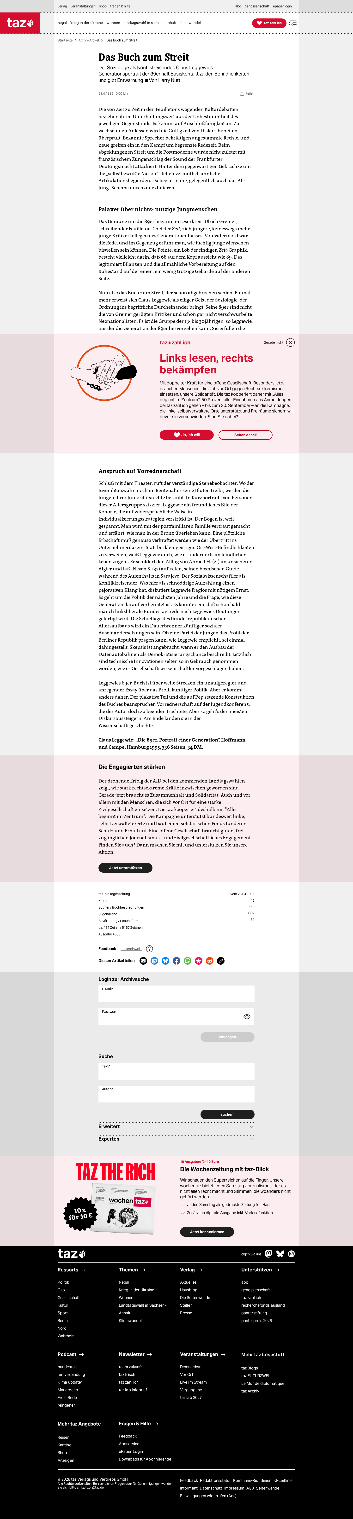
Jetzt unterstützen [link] (125, 867)
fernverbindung (71, 1374)
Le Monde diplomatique (262, 1383)
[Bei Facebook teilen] (176, 961)
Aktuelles (188, 1282)
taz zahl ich (251, 1297)
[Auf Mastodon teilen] (154, 961)
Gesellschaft (69, 1297)
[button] (293, 23)
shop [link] (103, 6)
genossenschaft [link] (257, 6)
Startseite (65, 40)
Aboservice (129, 1443)
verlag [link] (62, 6)
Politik (63, 1282)
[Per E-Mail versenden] (143, 961)
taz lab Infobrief (133, 1389)
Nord (62, 1328)
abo (244, 1282)
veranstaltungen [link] (83, 6)
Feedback (128, 1436)
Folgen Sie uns (250, 1254)
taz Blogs (249, 1368)
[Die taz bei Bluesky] (280, 1256)
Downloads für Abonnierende (145, 1459)
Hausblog (188, 1290)
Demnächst (190, 1366)
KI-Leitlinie (283, 1480)
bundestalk (68, 1366)
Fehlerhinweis (131, 949)
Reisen (64, 1437)
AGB (250, 1488)
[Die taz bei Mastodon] (269, 1256)
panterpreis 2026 (256, 1320)
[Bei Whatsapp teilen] (187, 961)
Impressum (234, 1488)
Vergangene (191, 1389)
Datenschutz (211, 1488)
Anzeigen (66, 1460)
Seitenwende (267, 1488)
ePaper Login (131, 1451)
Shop (62, 1452)
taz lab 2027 (191, 1397)
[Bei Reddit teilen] (209, 961)
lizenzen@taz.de (92, 1487)
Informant (189, 1488)
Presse (186, 1313)
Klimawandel (130, 1320)
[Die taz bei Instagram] (291, 1256)
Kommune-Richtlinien (253, 1480)
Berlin (63, 1320)
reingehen (67, 1405)
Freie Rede (67, 1397)
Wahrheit (66, 1336)
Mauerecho (68, 1389)
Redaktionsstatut (216, 1480)
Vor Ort (186, 1374)
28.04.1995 (246, 894)
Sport (63, 1313)
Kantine (64, 1445)
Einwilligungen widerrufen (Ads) (208, 1495)
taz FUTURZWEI (255, 1375)
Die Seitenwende (195, 1297)
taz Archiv (250, 1391)
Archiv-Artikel (89, 40)
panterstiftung (254, 1313)
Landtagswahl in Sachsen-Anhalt (142, 1309)
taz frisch (127, 1374)
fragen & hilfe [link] (120, 6)
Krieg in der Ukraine (136, 1290)
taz (72, 1254)
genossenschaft (255, 1290)
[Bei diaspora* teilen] (198, 961)
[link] (63, 23)
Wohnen (126, 1297)
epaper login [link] (282, 6)
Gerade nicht (273, 342)
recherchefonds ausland (263, 1305)
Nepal (124, 1282)
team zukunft (130, 1366)
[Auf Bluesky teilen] (165, 961)
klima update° (70, 1382)
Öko (61, 1290)
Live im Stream (193, 1382)
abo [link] (238, 6)
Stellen (186, 1305)
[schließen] (290, 342)
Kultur (63, 1305)
